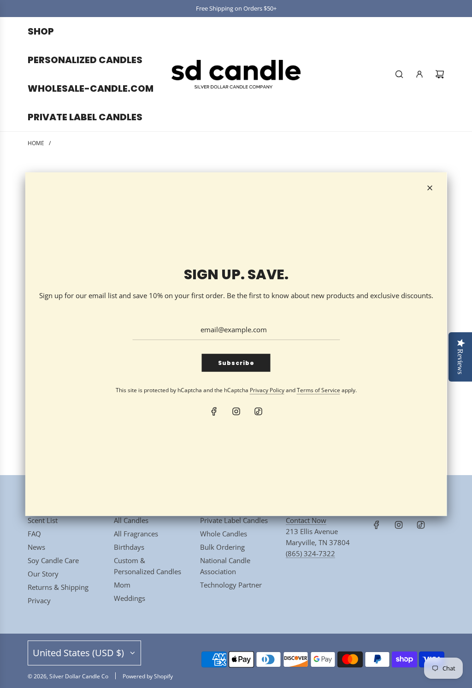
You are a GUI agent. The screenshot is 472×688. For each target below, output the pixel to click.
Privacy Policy (267, 390)
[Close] (430, 187)
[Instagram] (236, 411)
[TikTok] (258, 411)
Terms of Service (318, 390)
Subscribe (236, 363)
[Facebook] (214, 411)
